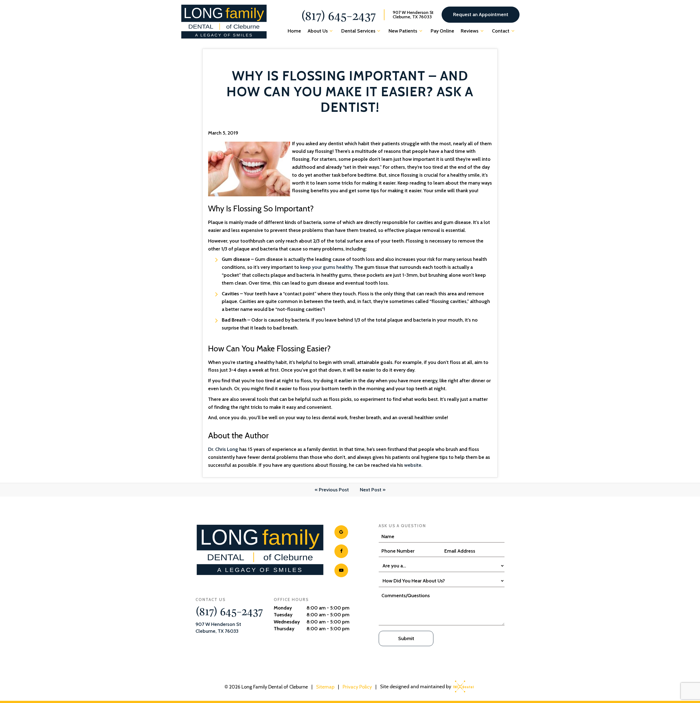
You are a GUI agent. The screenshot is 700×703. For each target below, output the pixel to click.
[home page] (223, 21)
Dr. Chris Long (223, 449)
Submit (406, 638)
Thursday (284, 629)
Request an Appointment (480, 14)
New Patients (403, 31)
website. (413, 465)
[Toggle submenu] (331, 30)
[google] (341, 532)
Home (294, 31)
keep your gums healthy (326, 267)
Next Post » (373, 490)
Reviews (470, 31)
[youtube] (341, 570)
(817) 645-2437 (338, 15)
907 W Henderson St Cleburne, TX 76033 (413, 14)
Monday (283, 608)
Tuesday (283, 615)
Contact (500, 31)
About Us (318, 31)
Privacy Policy (357, 687)
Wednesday (287, 622)
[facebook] (341, 551)
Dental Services (358, 31)
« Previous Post (332, 490)
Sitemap (325, 687)
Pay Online (442, 31)
